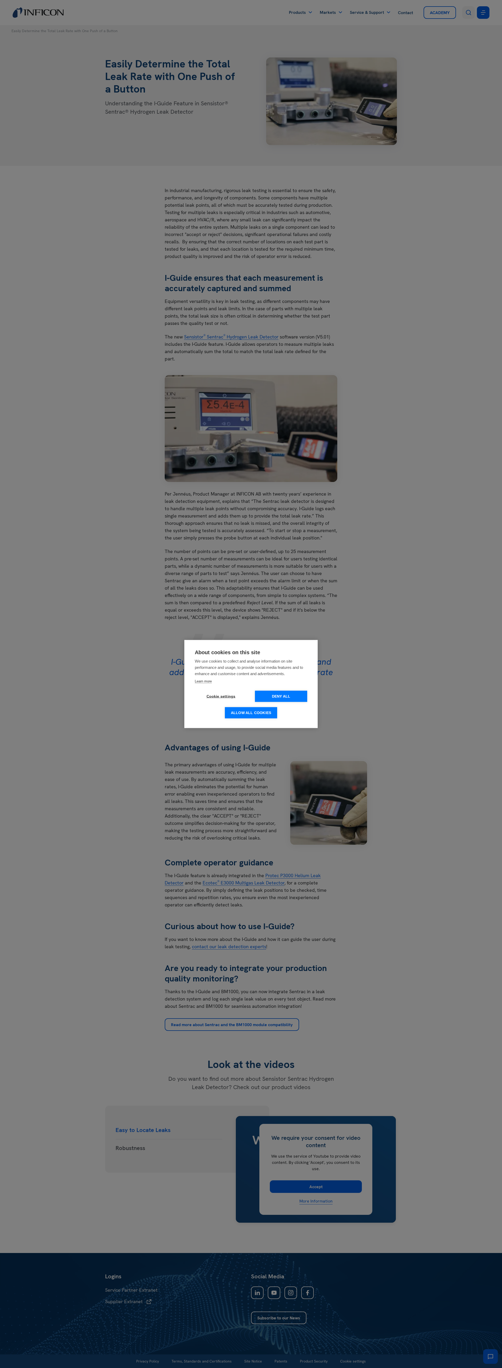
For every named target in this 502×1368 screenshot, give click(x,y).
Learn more (203, 681)
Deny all (281, 696)
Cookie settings (221, 696)
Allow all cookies (251, 713)
